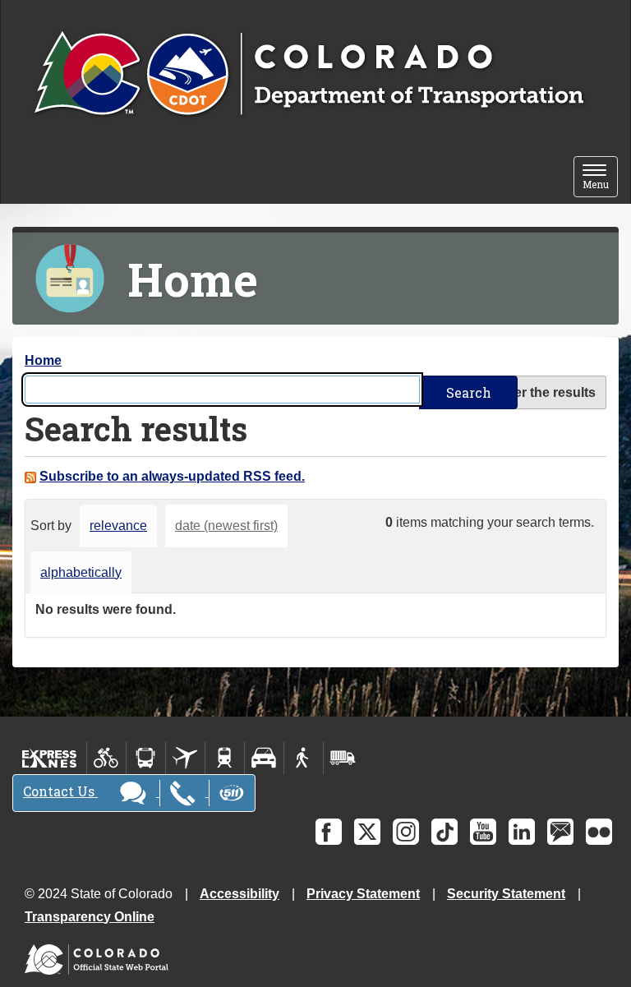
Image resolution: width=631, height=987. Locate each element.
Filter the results (545, 392)
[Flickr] (599, 831)
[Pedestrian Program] (303, 757)
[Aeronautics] (185, 757)
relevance (118, 526)
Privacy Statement (363, 894)
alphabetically (81, 572)
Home (43, 360)
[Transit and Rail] (146, 757)
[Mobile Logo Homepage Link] (308, 75)
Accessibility (239, 894)
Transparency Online (89, 917)
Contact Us (60, 791)
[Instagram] (406, 831)
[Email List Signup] (560, 831)
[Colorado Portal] (100, 955)
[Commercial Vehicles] (342, 757)
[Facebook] (328, 831)
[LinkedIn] (521, 831)
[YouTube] (483, 831)
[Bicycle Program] (106, 757)
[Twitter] (367, 831)
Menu (600, 178)
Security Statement (506, 894)
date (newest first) (226, 526)
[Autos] (264, 757)
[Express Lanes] (49, 757)
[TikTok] (444, 831)
